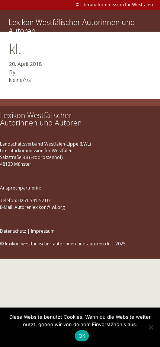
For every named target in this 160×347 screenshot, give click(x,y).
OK (82, 336)
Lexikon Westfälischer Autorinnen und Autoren (72, 26)
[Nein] (150, 327)
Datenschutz (13, 231)
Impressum (43, 231)
